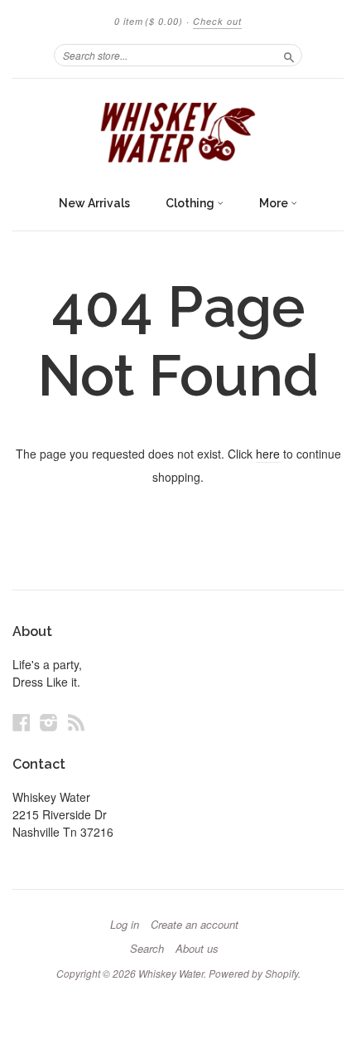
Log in (124, 924)
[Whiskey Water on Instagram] (49, 721)
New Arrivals (94, 203)
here (268, 453)
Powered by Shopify (253, 973)
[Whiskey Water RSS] (76, 721)
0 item (148, 21)
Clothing (191, 203)
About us (197, 948)
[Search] (289, 55)
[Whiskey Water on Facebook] (21, 721)
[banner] (178, 132)
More (275, 203)
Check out (217, 21)
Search (147, 948)
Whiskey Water (171, 973)
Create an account (194, 924)
